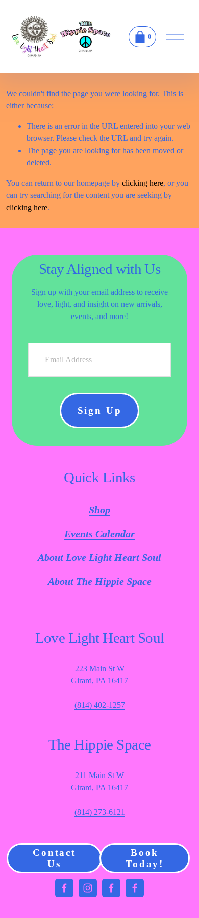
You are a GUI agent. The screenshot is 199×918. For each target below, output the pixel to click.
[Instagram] (88, 888)
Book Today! (145, 858)
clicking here (142, 183)
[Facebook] (64, 888)
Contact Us (54, 858)
